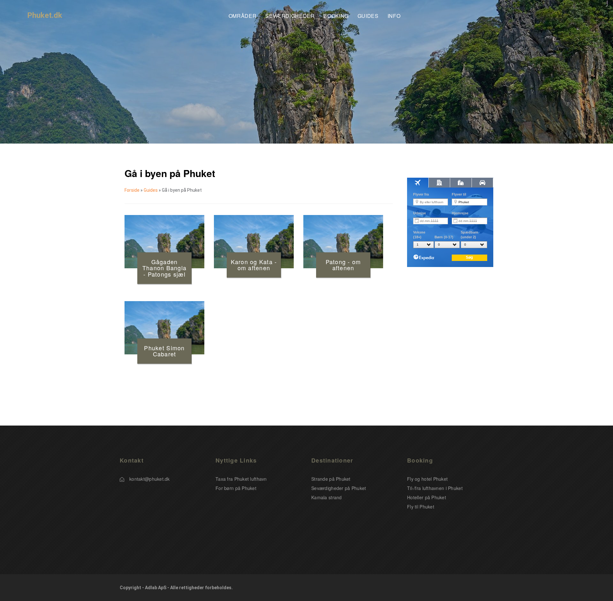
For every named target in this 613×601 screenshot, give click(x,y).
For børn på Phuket (236, 488)
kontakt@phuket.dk (149, 479)
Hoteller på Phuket (426, 497)
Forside (132, 190)
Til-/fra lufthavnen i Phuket (435, 488)
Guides (368, 16)
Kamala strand (326, 497)
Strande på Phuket (331, 479)
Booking (335, 16)
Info (394, 16)
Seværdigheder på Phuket (338, 488)
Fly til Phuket (420, 506)
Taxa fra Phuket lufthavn (241, 479)
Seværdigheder (289, 16)
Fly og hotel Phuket (427, 479)
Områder (242, 16)
